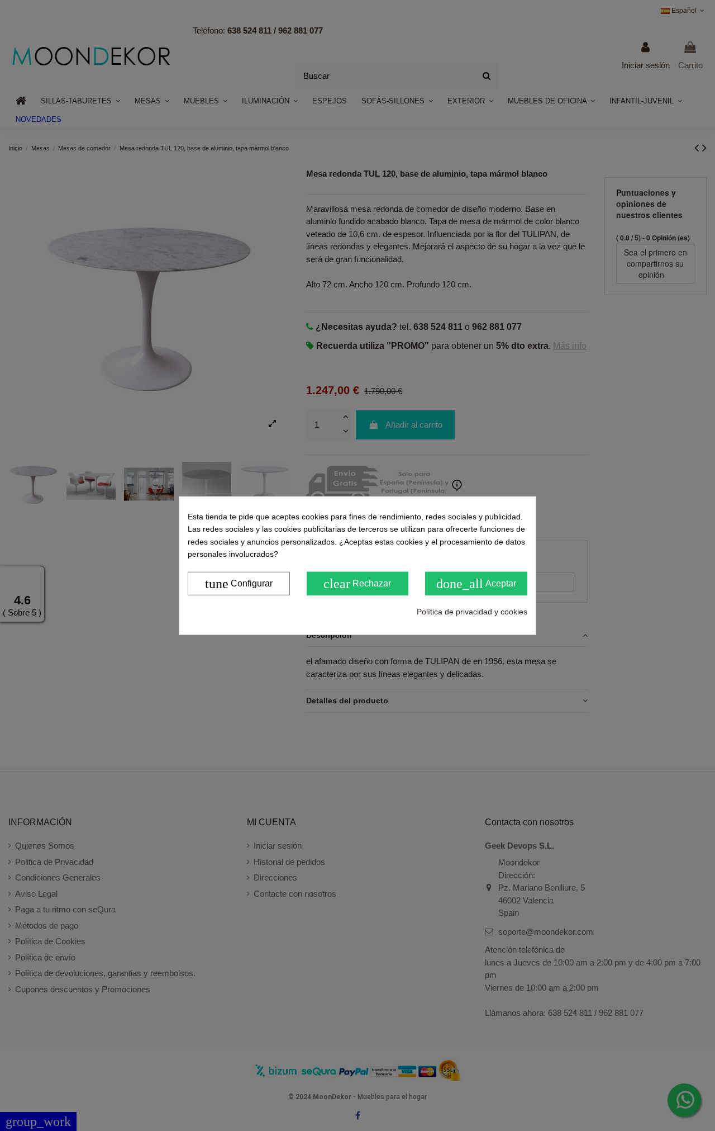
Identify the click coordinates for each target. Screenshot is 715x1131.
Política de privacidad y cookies (472, 611)
